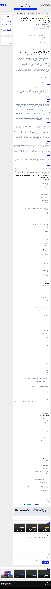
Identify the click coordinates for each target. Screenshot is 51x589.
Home (35, 9)
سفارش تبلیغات (9, 30)
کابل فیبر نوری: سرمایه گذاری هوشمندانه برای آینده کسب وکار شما (19, 577)
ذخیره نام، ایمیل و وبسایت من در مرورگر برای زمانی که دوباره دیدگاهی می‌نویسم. (38, 560)
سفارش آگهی (17, 9)
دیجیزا (26, 4)
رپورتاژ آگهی (21, 9)
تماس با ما (31, 9)
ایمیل (48, 554)
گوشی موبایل (47, 16)
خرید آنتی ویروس (6, 44)
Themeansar (32, 587)
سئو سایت (9, 42)
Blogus (28, 587)
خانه (28, 9)
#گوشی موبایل (37, 24)
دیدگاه (48, 539)
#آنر (39, 24)
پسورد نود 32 (9, 38)
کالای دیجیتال (46, 575)
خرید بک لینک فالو (8, 37)
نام (48, 551)
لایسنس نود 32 (9, 41)
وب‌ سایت (48, 557)
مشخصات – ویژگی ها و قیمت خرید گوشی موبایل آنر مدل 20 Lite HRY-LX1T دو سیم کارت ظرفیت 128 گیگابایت (33, 20)
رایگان (10, 43)
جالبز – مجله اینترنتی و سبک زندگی (6, 19)
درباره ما (25, 9)
